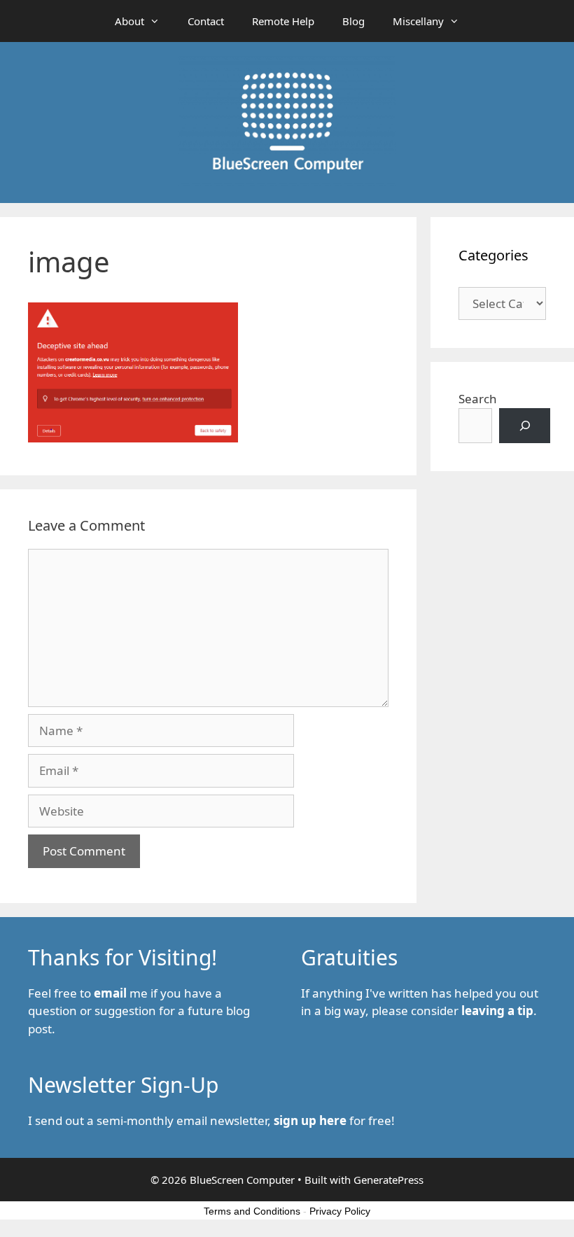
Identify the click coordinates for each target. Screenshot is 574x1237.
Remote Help (283, 21)
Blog (353, 21)
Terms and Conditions (252, 1211)
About (129, 21)
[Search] (524, 426)
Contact (206, 21)
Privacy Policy (339, 1211)
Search (477, 399)
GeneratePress (389, 1180)
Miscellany (418, 21)
